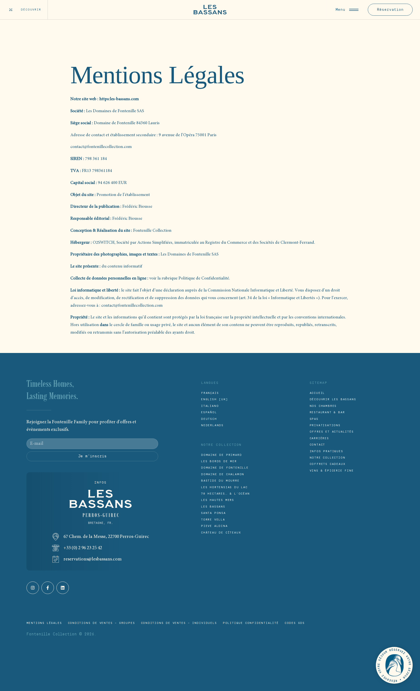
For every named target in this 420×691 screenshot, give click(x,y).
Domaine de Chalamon (222, 474)
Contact (317, 444)
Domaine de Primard (221, 455)
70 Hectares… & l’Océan (225, 493)
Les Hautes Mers (217, 500)
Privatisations (325, 425)
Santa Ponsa (213, 513)
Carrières (319, 438)
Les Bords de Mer (219, 461)
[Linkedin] (62, 588)
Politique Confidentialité (251, 623)
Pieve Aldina (214, 526)
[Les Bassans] (210, 9)
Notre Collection (327, 457)
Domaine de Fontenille (225, 467)
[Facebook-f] (47, 588)
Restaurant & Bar (327, 412)
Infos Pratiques (326, 451)
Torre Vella (213, 519)
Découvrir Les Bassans (333, 399)
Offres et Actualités (332, 431)
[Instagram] (32, 588)
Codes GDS (295, 623)
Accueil (317, 393)
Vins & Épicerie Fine (332, 470)
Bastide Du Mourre (220, 480)
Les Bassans (213, 506)
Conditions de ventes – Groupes (101, 623)
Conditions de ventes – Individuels (179, 623)
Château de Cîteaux (221, 532)
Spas (314, 419)
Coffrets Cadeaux (327, 464)
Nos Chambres (323, 406)
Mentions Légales (44, 623)
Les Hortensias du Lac (224, 487)
